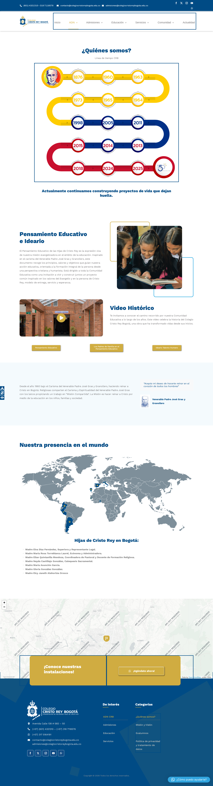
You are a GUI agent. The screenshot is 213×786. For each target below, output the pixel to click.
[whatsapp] (192, 8)
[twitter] (181, 3)
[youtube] (192, 3)
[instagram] (186, 3)
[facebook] (176, 3)
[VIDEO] (61, 318)
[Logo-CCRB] (34, 16)
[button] (79, 77)
